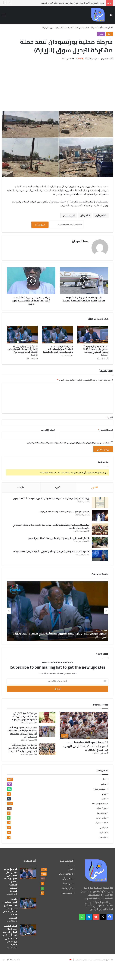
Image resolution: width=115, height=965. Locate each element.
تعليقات (21, 487)
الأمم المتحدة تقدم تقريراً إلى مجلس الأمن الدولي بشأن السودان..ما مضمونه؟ (51, 551)
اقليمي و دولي (100, 789)
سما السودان (106, 58)
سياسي (103, 827)
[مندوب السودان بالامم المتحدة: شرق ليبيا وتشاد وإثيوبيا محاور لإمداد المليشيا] (57, 334)
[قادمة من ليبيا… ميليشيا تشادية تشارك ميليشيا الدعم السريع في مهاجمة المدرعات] (47, 749)
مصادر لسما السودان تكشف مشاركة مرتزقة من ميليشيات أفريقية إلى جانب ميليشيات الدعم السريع (22, 732)
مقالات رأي (101, 808)
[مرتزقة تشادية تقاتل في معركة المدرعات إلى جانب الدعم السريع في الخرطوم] (47, 717)
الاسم (110, 417)
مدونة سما (101, 813)
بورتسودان (68, 215)
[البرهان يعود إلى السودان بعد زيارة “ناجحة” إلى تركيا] (100, 515)
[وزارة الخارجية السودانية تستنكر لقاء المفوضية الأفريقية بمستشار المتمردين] (100, 502)
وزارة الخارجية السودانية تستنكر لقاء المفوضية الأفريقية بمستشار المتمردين (51, 498)
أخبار (100, 27)
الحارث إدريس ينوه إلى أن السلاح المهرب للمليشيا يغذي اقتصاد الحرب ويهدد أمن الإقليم (23, 350)
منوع (104, 793)
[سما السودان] (98, 15)
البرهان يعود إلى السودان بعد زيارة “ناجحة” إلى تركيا (64, 512)
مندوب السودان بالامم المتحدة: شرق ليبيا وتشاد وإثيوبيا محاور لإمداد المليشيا (58, 349)
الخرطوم (99, 215)
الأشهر (94, 487)
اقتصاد (103, 798)
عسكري (102, 832)
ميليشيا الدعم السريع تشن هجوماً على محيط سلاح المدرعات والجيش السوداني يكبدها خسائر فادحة (51, 526)
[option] (57, 611)
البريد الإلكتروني (105, 430)
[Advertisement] (57, 86)
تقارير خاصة (101, 818)
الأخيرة (58, 487)
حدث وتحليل (100, 822)
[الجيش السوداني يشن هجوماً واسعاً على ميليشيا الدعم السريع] (100, 542)
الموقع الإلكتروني (48, 430)
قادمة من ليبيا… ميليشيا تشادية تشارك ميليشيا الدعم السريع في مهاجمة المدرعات (22, 748)
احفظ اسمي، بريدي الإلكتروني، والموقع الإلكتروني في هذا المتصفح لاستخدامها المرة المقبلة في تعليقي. (68, 442)
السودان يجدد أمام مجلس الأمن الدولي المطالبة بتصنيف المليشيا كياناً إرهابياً (58, 637)
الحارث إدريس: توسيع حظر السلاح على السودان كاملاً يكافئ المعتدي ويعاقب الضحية (95, 350)
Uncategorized (99, 803)
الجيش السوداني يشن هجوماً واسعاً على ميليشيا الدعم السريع (58, 538)
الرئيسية (107, 27)
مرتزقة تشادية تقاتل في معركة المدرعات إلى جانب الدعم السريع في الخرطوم (24, 716)
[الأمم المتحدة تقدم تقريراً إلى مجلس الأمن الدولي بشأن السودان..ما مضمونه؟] (100, 555)
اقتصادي (102, 837)
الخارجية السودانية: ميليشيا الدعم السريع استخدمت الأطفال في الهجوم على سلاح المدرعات (85, 746)
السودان (84, 215)
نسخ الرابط (40, 224)
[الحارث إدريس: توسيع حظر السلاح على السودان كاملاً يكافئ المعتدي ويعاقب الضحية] (92, 334)
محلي (101, 34)
